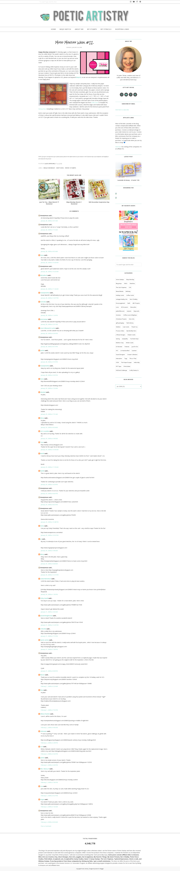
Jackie (42, 350)
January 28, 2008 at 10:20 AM (49, 262)
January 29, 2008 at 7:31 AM (49, 414)
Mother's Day (120, 343)
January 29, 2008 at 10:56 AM (49, 449)
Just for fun (135, 346)
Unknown (43, 731)
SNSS (125, 283)
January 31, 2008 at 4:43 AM (49, 612)
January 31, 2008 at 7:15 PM (49, 636)
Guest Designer (120, 354)
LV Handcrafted (125, 350)
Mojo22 (78, 77)
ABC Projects (136, 303)
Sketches (60, 168)
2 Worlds (43, 629)
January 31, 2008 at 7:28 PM (49, 649)
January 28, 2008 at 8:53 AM (49, 251)
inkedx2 (43, 392)
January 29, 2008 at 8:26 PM (49, 493)
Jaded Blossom (120, 311)
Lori (41, 746)
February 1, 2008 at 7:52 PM (49, 710)
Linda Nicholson (45, 579)
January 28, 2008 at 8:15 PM (49, 346)
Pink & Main (127, 366)
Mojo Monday (49, 168)
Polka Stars (94, 102)
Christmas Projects (121, 319)
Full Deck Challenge (121, 370)
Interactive (119, 358)
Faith (128, 303)
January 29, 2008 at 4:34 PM (49, 484)
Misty (42, 418)
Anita (42, 526)
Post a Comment (46, 826)
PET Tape (118, 366)
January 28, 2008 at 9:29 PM (49, 375)
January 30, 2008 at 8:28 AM (49, 564)
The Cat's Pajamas (121, 287)
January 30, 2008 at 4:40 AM (49, 550)
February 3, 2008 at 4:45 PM (49, 765)
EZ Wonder (119, 346)
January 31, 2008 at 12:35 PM (49, 625)
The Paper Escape (126, 362)
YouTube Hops (134, 339)
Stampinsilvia (44, 293)
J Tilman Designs (120, 335)
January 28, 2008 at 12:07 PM (49, 298)
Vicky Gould (44, 598)
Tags (125, 358)
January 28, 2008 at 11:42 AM (49, 289)
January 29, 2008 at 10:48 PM (49, 522)
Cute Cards (126, 327)
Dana (42, 255)
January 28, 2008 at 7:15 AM (49, 230)
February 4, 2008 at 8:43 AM (49, 822)
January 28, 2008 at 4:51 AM (49, 221)
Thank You (135, 327)
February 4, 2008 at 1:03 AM (49, 807)
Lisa (41, 786)
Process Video (120, 331)
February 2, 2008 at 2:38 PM (49, 743)
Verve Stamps (70, 168)
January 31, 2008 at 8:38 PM (49, 671)
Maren (42, 675)
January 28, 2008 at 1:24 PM (49, 315)
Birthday (128, 291)
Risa (41, 690)
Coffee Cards (130, 295)
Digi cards (136, 311)
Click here (118, 147)
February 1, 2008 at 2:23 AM (49, 686)
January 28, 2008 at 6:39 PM (49, 333)
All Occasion (124, 307)
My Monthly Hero (131, 331)
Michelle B (43, 275)
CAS (130, 287)
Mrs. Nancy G (44, 769)
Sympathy (125, 339)
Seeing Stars (42, 109)
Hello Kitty (137, 362)
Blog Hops (119, 283)
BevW (42, 453)
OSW (117, 362)
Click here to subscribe (122, 110)
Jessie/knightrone (46, 616)
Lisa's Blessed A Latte (47, 328)
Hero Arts (131, 319)
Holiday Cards (120, 295)
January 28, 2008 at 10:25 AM (49, 271)
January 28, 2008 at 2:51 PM (49, 324)
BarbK (42, 471)
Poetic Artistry (84, 868)
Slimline (118, 327)
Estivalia (43, 302)
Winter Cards (129, 343)
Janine (42, 758)
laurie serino (44, 640)
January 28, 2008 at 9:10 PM (49, 362)
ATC (117, 350)
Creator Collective (132, 354)
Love (117, 307)
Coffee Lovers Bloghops (130, 315)
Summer (134, 350)
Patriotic (127, 346)
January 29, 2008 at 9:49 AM (49, 438)
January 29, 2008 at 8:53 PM (49, 504)
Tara (42, 442)
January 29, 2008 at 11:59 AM (49, 467)
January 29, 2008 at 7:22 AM (49, 388)
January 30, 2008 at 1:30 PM (49, 594)
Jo (41, 539)
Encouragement (120, 303)
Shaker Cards (131, 335)
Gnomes (118, 315)
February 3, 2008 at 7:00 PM (49, 782)
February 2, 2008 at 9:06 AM (49, 727)
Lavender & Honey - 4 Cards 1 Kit (128, 180)
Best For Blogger (100, 868)
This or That (133, 358)
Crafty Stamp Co (134, 370)
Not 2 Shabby (133, 299)
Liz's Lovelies (44, 431)
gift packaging (120, 323)
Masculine (133, 307)
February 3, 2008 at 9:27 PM (49, 796)
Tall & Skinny (130, 323)
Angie (42, 799)
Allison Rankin (45, 714)
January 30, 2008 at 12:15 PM (49, 575)
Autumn (129, 311)
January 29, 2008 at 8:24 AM (49, 427)
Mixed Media (119, 291)
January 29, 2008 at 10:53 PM (49, 535)
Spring (118, 339)
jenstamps (44, 319)
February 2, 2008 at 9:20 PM (49, 754)
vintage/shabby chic (121, 299)
